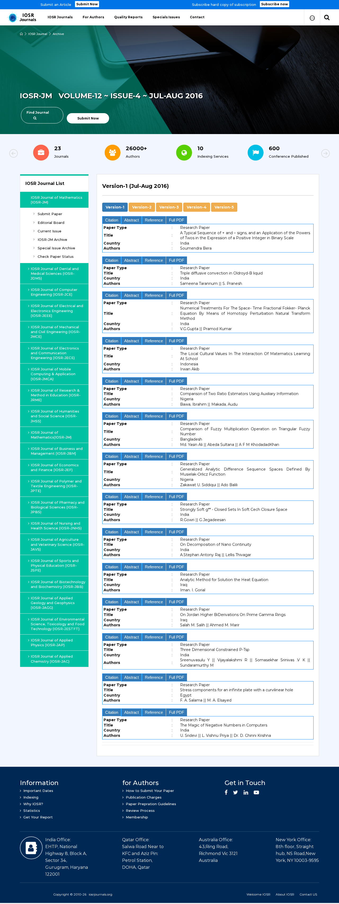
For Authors (93, 17)
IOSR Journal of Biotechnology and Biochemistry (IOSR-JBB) (58, 584)
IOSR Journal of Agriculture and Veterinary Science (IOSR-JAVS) (57, 544)
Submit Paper (50, 214)
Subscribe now (274, 4)
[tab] (208, 189)
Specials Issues (166, 17)
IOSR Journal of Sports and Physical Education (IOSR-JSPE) (55, 565)
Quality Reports (128, 17)
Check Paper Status (56, 256)
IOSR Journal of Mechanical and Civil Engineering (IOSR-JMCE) (55, 332)
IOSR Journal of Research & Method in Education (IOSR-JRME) (56, 395)
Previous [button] (31, 154)
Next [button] (307, 154)
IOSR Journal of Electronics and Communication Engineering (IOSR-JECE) (55, 353)
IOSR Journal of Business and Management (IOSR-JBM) (57, 450)
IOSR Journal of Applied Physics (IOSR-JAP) (52, 642)
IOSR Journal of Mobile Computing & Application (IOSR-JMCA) (53, 374)
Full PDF (176, 220)
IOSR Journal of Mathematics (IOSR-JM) (56, 199)
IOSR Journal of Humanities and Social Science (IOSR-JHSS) (55, 416)
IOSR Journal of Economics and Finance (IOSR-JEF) (55, 467)
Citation (111, 220)
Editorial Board (51, 222)
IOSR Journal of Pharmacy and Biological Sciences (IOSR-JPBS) (57, 507)
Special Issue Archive (56, 248)
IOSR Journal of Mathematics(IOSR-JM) (51, 434)
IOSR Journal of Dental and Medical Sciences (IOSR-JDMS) (55, 273)
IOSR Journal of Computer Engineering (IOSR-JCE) (54, 291)
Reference (154, 220)
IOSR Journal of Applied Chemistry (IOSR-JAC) (52, 658)
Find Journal (37, 112)
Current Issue (49, 231)
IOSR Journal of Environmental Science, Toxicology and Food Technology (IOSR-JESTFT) (57, 624)
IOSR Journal (37, 34)
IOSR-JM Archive (52, 239)
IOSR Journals (60, 17)
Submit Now (87, 4)
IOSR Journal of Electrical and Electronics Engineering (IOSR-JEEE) (57, 310)
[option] (169, 4)
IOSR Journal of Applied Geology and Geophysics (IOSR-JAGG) (53, 603)
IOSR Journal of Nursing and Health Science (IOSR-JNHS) (56, 525)
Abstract (131, 220)
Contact (197, 17)
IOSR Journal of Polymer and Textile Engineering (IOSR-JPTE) (56, 486)
